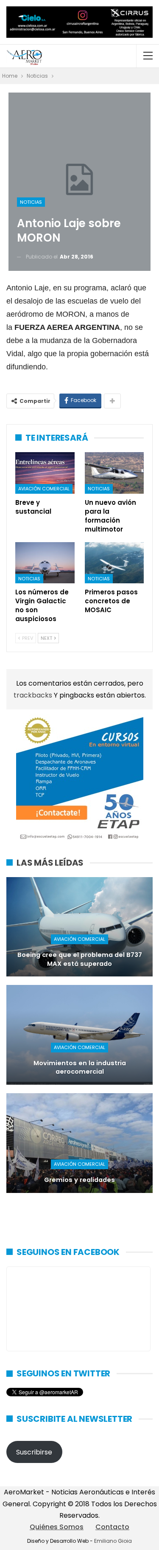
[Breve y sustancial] (45, 473)
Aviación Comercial (44, 488)
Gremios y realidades (79, 1180)
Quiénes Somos (57, 1527)
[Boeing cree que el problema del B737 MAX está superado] (79, 927)
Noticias (31, 202)
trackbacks (34, 695)
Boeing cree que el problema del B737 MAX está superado (79, 959)
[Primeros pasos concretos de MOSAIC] (114, 563)
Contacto (112, 1527)
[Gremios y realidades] (79, 1143)
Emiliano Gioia (113, 1540)
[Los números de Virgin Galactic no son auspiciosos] (45, 563)
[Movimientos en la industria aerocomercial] (79, 1035)
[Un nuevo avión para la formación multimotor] (114, 473)
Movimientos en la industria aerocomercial (79, 1067)
